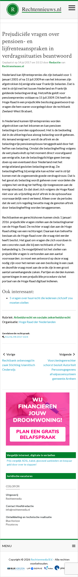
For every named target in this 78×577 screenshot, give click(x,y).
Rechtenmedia (14, 498)
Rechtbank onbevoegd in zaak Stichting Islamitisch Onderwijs (18, 364)
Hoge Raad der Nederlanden (37, 322)
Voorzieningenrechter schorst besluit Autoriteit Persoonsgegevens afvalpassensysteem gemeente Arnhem (59, 369)
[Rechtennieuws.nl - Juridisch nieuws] (34, 14)
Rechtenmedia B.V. (42, 559)
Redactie (55, 62)
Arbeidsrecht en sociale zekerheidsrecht (42, 317)
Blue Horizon (13, 520)
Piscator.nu (12, 524)
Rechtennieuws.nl (13, 66)
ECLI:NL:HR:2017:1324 (16, 336)
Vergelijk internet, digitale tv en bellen (31, 455)
